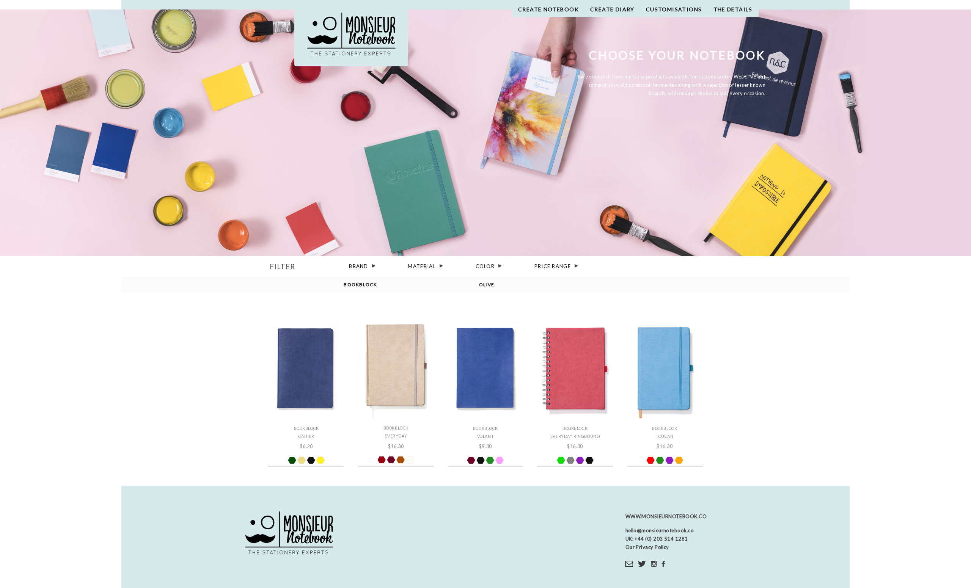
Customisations (674, 9)
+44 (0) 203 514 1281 (660, 539)
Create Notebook (548, 9)
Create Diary (612, 9)
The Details (733, 9)
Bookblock (360, 284)
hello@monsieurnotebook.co (659, 530)
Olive (487, 284)
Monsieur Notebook (351, 37)
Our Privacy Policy (647, 547)
